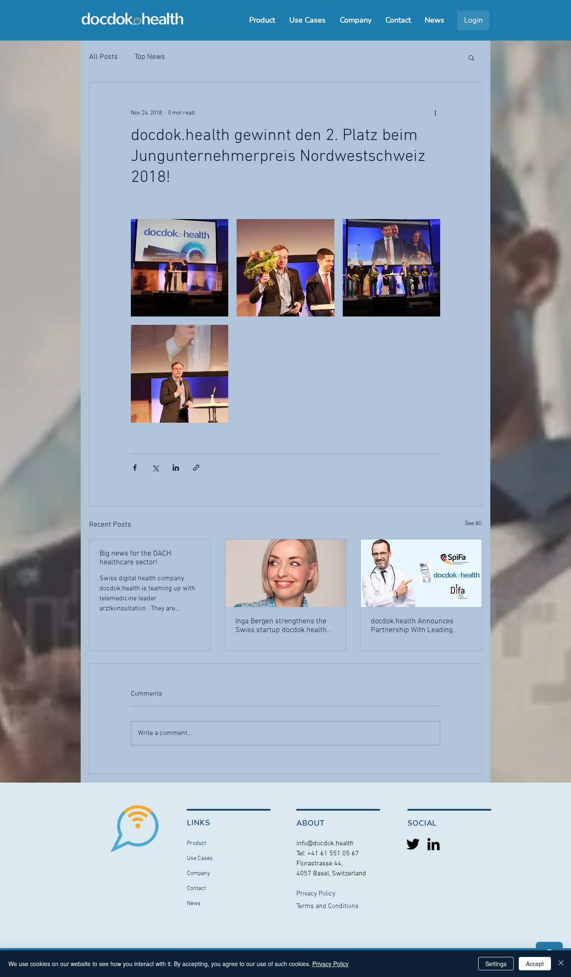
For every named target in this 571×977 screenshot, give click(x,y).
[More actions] (435, 113)
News (194, 903)
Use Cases (200, 858)
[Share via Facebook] (135, 468)
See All (473, 523)
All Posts (103, 57)
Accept (535, 963)
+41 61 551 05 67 (333, 853)
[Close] (561, 963)
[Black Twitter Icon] (413, 844)
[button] (471, 57)
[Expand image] (179, 267)
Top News (150, 57)
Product (196, 843)
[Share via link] (196, 468)
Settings (496, 963)
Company (198, 873)
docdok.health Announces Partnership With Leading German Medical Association (416, 626)
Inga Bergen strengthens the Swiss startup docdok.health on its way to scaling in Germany (281, 626)
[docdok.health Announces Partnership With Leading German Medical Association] (421, 573)
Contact (196, 888)
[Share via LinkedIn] (176, 468)
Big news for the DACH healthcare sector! (135, 558)
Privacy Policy (330, 963)
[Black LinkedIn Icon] (433, 844)
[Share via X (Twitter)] (155, 468)
